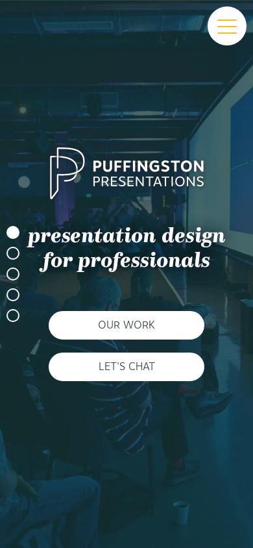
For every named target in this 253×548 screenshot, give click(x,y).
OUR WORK (126, 325)
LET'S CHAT (127, 367)
